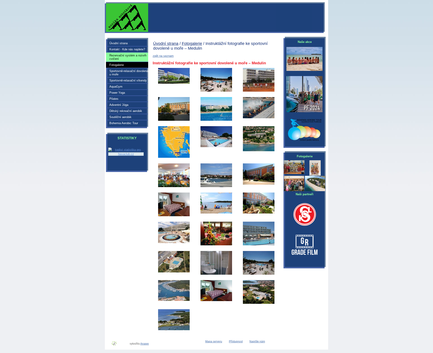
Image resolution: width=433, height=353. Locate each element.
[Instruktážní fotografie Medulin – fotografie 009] (258, 184)
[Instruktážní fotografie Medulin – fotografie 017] (216, 186)
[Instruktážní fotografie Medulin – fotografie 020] (173, 330)
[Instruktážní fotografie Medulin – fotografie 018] (216, 213)
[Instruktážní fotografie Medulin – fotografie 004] (258, 303)
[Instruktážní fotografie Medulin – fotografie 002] (216, 120)
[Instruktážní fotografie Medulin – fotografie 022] (258, 151)
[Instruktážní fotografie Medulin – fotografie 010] (258, 91)
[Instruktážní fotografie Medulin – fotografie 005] (216, 91)
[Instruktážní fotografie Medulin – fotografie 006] (173, 120)
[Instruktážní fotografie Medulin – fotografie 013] (173, 272)
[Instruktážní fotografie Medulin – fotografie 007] (258, 245)
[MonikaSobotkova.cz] (294, 17)
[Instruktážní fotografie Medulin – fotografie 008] (216, 274)
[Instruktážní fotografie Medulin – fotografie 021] (216, 245)
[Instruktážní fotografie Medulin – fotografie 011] (216, 300)
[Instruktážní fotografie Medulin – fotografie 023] (216, 147)
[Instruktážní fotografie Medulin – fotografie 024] (258, 118)
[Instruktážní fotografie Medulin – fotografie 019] (173, 300)
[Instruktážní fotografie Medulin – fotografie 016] (258, 274)
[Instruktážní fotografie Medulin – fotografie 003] (173, 186)
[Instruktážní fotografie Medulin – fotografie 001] (173, 157)
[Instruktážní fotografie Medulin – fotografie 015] (258, 213)
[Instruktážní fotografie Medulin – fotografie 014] (173, 216)
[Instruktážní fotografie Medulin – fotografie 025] (173, 83)
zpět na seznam (163, 56)
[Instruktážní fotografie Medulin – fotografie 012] (173, 242)
